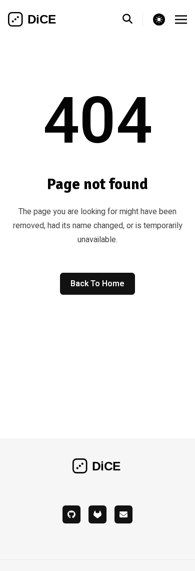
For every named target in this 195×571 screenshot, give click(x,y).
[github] (71, 514)
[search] (132, 20)
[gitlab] (97, 514)
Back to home (97, 284)
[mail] (123, 514)
